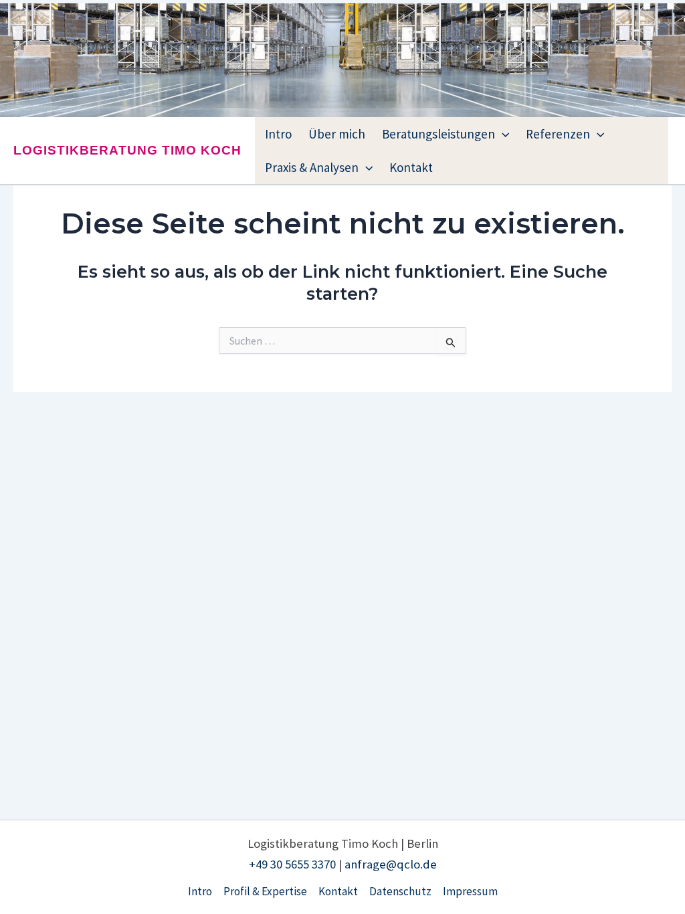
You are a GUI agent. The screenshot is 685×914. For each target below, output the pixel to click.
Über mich (336, 134)
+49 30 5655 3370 (292, 864)
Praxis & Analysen (312, 167)
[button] (502, 134)
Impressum (470, 891)
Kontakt (411, 167)
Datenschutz (400, 891)
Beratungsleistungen (438, 134)
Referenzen (558, 134)
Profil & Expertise (265, 891)
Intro (278, 134)
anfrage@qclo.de (391, 864)
